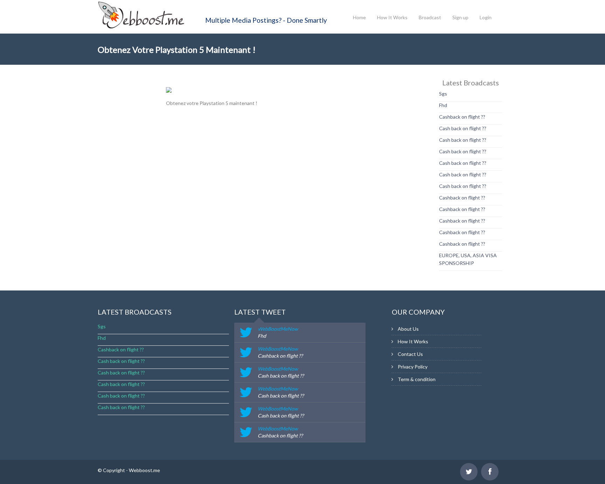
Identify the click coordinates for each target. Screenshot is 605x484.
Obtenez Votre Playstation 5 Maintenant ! (177, 49)
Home (359, 17)
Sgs (443, 94)
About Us (408, 329)
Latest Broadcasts (135, 312)
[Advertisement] (126, 184)
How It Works (392, 17)
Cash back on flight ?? (462, 128)
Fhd (443, 105)
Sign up (460, 17)
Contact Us (410, 354)
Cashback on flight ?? (462, 117)
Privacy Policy (412, 367)
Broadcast (430, 17)
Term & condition (417, 379)
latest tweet (260, 312)
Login (486, 17)
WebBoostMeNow (278, 329)
